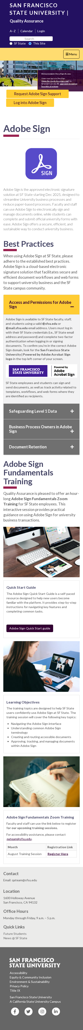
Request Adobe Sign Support (37, 93)
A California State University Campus (35, 1001)
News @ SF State (15, 938)
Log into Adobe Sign (30, 102)
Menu (72, 55)
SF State (20, 43)
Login (41, 31)
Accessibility (18, 973)
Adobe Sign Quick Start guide (29, 628)
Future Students (15, 933)
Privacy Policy (19, 986)
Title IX (15, 990)
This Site (39, 43)
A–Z (13, 31)
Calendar (26, 31)
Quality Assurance (26, 21)
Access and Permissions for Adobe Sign (40, 304)
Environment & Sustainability (30, 982)
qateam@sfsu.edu (19, 839)
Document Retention (28, 446)
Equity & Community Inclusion (30, 977)
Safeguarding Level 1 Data (33, 411)
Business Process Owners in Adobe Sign (40, 429)
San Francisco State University (31, 997)
